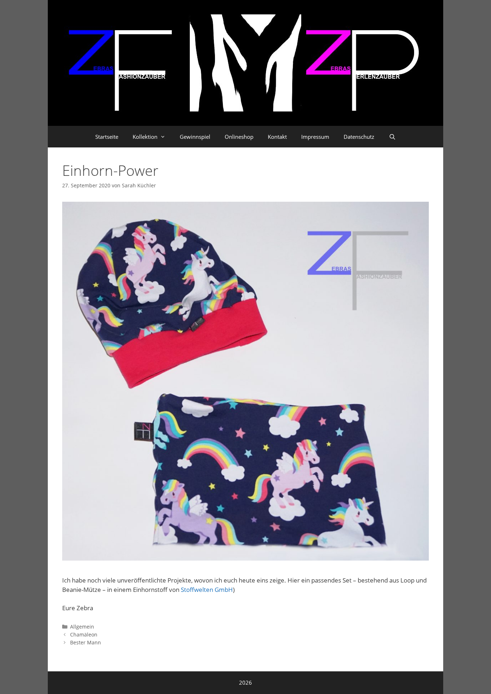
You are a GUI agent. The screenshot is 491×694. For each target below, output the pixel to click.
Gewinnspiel (195, 136)
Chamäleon (83, 634)
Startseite (106, 136)
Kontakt (277, 136)
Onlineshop (239, 136)
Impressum (315, 136)
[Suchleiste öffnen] (392, 136)
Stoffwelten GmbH (207, 589)
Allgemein (82, 626)
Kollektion (145, 136)
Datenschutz (359, 136)
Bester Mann (85, 642)
